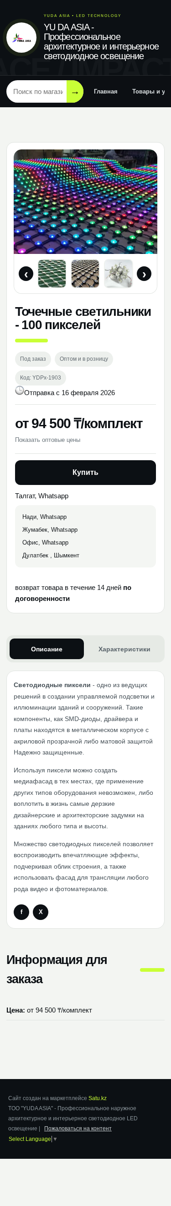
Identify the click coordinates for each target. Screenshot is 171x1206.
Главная (106, 91)
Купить (85, 472)
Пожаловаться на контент (78, 1128)
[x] (40, 912)
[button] (52, 273)
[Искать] (75, 91)
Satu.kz (97, 1098)
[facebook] (21, 912)
